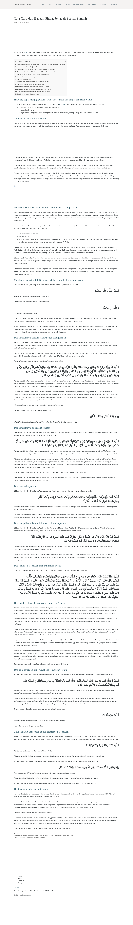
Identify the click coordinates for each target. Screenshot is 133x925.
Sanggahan (21, 880)
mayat (26, 52)
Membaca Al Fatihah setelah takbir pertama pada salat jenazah (36, 69)
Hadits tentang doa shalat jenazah (28, 94)
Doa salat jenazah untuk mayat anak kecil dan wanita (34, 89)
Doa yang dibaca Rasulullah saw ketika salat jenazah (32, 81)
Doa (49, 4)
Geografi (103, 4)
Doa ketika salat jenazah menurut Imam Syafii (30, 84)
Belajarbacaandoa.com (23, 4)
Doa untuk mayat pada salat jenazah (27, 77)
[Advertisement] (66, 38)
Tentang (20, 878)
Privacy (20, 883)
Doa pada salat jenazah (23, 79)
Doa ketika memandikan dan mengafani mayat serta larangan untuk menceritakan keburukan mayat (44, 835)
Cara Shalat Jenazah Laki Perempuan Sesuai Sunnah (30, 837)
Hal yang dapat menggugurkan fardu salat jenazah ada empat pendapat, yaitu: (41, 64)
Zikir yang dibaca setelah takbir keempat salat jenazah (34, 91)
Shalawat (58, 4)
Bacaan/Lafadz (79, 4)
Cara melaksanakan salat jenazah (26, 67)
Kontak (20, 876)
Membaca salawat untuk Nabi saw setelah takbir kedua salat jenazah (38, 72)
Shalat (41, 4)
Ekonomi (114, 4)
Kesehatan (92, 4)
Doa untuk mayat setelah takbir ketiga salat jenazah (32, 74)
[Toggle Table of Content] (63, 61)
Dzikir (67, 4)
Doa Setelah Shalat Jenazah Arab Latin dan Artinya (33, 86)
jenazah (62, 104)
